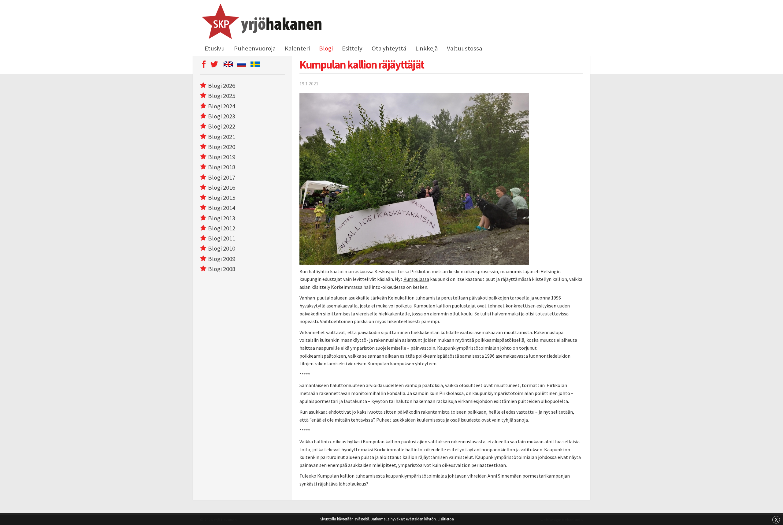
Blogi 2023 (221, 116)
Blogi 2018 (221, 167)
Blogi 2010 (221, 248)
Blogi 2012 (221, 228)
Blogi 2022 (221, 126)
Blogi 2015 (221, 198)
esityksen (546, 306)
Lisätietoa (446, 518)
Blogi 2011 (221, 238)
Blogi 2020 (221, 147)
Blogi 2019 (221, 157)
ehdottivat (339, 412)
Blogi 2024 (221, 106)
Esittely (352, 48)
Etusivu (215, 48)
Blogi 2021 (221, 137)
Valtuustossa (464, 48)
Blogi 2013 (221, 218)
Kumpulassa (416, 279)
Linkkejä (426, 48)
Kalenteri (297, 48)
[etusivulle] (260, 22)
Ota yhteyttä (389, 48)
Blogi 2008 (221, 269)
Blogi (326, 48)
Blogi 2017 (221, 177)
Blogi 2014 (221, 208)
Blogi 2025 (221, 96)
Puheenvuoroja (255, 48)
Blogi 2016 (221, 188)
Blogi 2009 (221, 259)
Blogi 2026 (221, 86)
